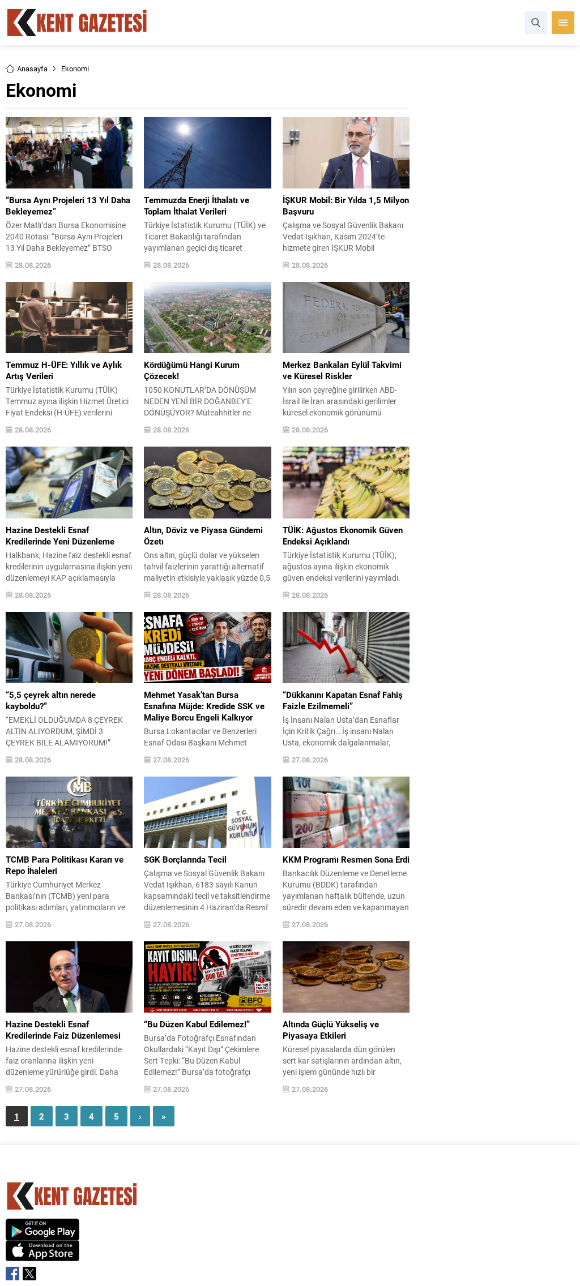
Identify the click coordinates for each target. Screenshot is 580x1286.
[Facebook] (12, 1273)
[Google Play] (42, 1234)
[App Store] (42, 1255)
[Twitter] (29, 1273)
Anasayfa (32, 68)
